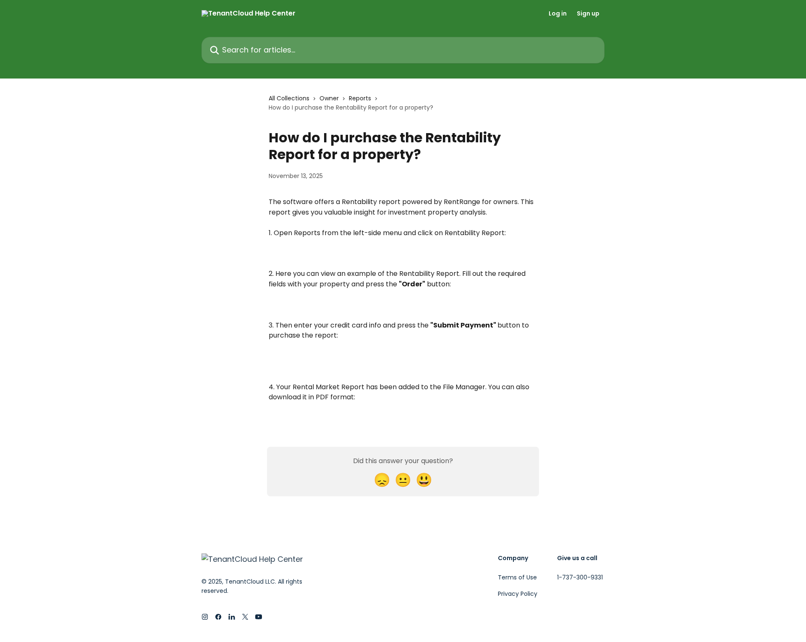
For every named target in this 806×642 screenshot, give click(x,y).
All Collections (289, 98)
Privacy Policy (517, 594)
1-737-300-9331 (580, 577)
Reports (360, 98)
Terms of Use (517, 577)
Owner (329, 98)
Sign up (588, 13)
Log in (558, 13)
